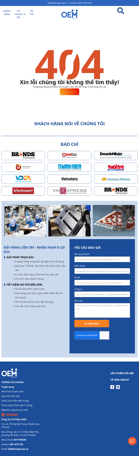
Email (77, 277)
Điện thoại (79, 265)
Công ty (78, 289)
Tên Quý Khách (81, 254)
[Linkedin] (118, 387)
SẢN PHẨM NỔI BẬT (122, 373)
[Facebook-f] (112, 387)
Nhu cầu (78, 300)
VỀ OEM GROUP (119, 379)
